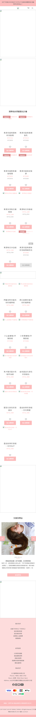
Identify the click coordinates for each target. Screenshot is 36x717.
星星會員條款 (18, 633)
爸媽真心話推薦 (18, 636)
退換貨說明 (18, 658)
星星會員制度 (18, 631)
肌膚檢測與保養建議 (18, 660)
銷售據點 (18, 638)
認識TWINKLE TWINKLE (18, 629)
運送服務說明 (18, 656)
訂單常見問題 (18, 653)
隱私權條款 (18, 663)
